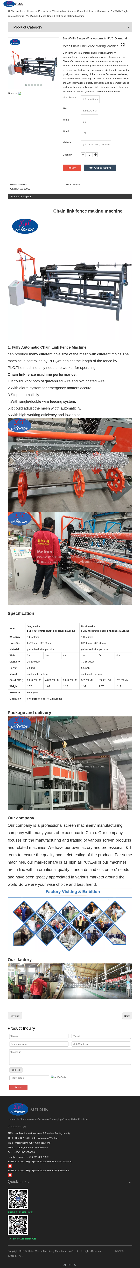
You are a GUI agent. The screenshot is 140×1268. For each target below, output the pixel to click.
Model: (14, 184)
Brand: (69, 184)
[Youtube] (10, 1166)
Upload (16, 1070)
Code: (13, 188)
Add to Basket (102, 167)
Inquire (72, 167)
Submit (18, 1087)
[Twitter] (75, 1265)
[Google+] (70, 1265)
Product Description (21, 196)
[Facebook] (65, 1265)
